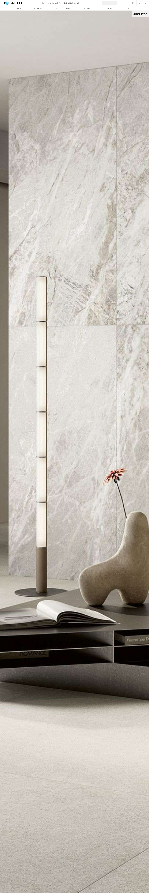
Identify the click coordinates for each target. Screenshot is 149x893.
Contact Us (128, 8)
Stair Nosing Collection (64, 8)
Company (109, 8)
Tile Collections (38, 8)
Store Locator (89, 8)
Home (19, 8)
